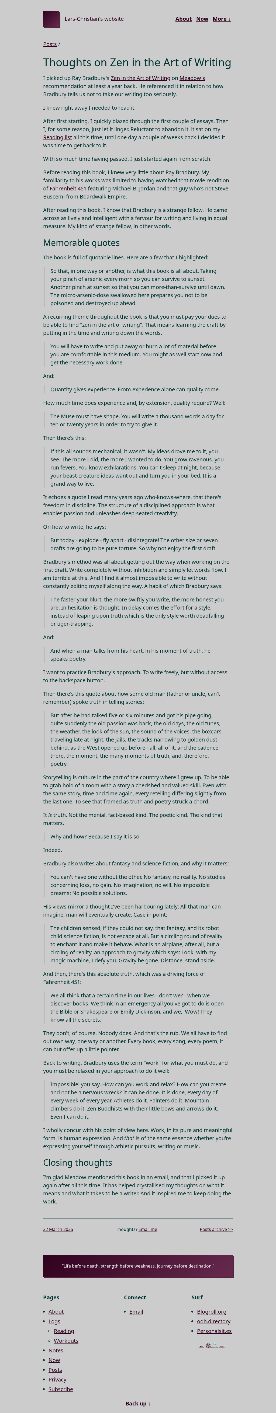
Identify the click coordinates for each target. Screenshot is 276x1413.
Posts (50, 44)
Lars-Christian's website (94, 18)
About (183, 18)
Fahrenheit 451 (68, 188)
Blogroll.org (211, 1311)
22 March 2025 (58, 1229)
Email (136, 1311)
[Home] (51, 19)
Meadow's (192, 78)
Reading (64, 1331)
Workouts (66, 1340)
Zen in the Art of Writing (140, 78)
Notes (56, 1350)
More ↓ (222, 18)
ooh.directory (213, 1321)
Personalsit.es (214, 1331)
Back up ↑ (138, 1403)
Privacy (57, 1379)
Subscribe (61, 1389)
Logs (54, 1321)
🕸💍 (212, 1345)
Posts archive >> (216, 1229)
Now (202, 18)
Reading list (57, 137)
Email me (148, 1229)
